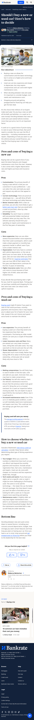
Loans (2, 9)
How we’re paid (22, 671)
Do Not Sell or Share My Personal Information (13, 704)
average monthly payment (15, 419)
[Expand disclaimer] (32, 40)
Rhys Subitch (10, 30)
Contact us (21, 681)
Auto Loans (8, 9)
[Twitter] (6, 712)
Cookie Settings (5, 700)
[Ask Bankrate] (29, 715)
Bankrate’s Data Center (7, 684)
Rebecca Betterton (18, 28)
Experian (18, 426)
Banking (3, 674)
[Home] (7, 2)
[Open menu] (31, 2)
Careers (20, 677)
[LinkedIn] (12, 712)
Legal (2, 694)
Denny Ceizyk (8, 635)
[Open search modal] (27, 2)
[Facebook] (2, 712)
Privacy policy (5, 697)
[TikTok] (19, 712)
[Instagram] (9, 712)
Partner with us (22, 684)
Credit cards (4, 677)
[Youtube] (16, 712)
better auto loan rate (10, 207)
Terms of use (4, 707)
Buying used (5, 305)
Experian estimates (21, 259)
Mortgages (4, 671)
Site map (20, 674)
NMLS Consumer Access (8, 654)
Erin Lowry (25, 30)
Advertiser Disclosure (28, 7)
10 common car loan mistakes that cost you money (15, 630)
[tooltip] (28, 546)
